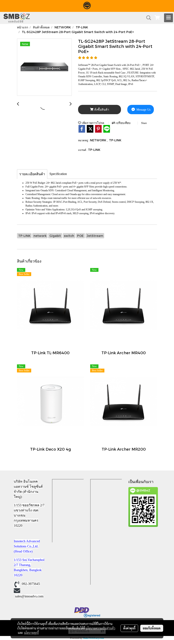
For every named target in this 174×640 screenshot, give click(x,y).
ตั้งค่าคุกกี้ (129, 628)
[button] (147, 17)
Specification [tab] (58, 174)
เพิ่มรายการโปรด (92, 123)
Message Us (143, 109)
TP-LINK (115, 140)
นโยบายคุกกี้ (31, 632)
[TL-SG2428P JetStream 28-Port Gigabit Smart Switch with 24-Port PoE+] (44, 67)
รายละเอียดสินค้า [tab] (32, 174)
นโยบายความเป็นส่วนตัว (100, 628)
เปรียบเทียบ (122, 123)
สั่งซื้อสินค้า (101, 109)
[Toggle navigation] (168, 17)
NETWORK (98, 140)
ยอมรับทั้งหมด (152, 628)
